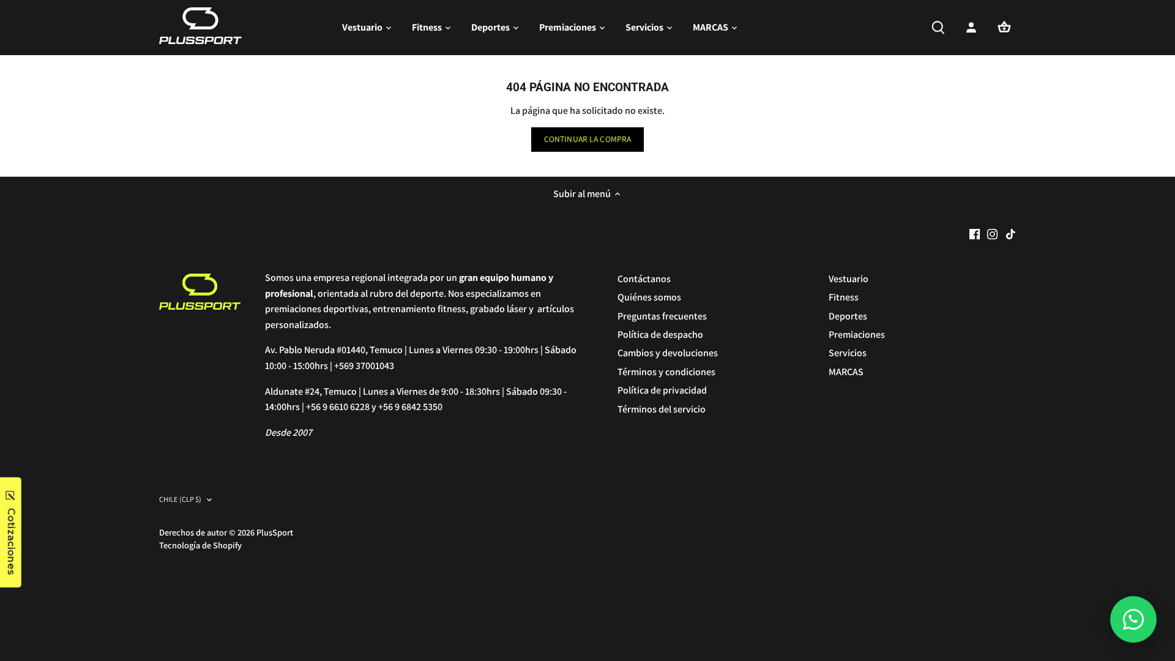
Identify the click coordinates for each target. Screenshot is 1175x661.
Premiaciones (857, 334)
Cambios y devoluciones (667, 352)
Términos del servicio (661, 409)
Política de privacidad (662, 390)
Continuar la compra (588, 138)
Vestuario (848, 278)
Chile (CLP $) (180, 499)
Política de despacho (660, 334)
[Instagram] (992, 234)
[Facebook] (974, 234)
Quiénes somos (649, 297)
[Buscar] (938, 27)
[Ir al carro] (1004, 27)
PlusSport (274, 532)
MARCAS (846, 371)
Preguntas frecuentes (662, 316)
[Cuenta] (971, 27)
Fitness (844, 297)
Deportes (848, 316)
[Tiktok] (1010, 234)
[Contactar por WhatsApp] (1133, 619)
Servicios (848, 352)
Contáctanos (644, 278)
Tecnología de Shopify (200, 545)
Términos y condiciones (666, 371)
